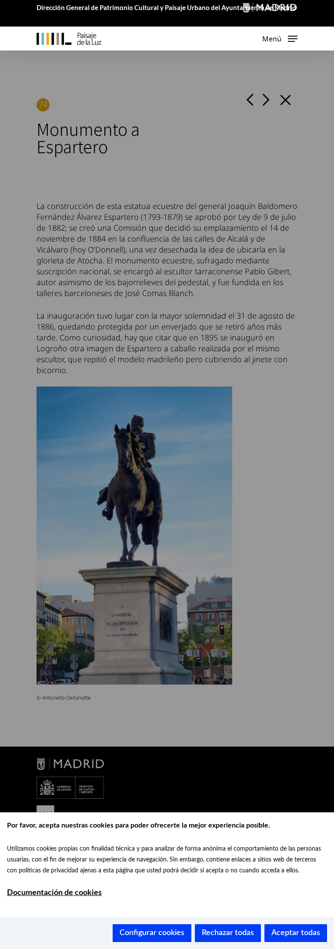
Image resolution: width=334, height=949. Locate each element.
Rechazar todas (228, 933)
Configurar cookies (152, 933)
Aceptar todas (295, 933)
